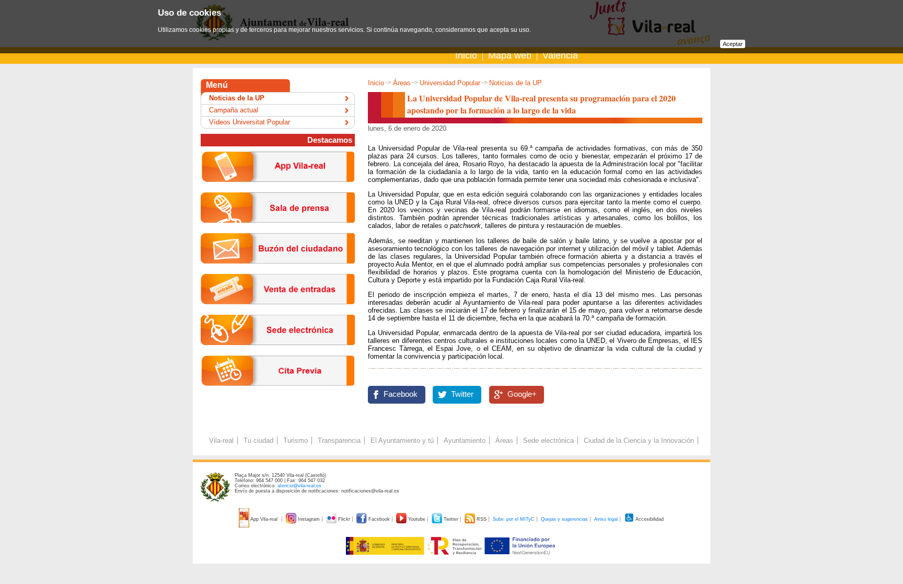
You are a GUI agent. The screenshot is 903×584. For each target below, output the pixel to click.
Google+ (522, 394)
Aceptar (733, 44)
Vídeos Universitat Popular (249, 122)
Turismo (295, 440)
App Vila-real (264, 519)
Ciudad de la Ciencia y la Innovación (639, 440)
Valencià (560, 55)
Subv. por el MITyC (514, 519)
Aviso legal (606, 519)
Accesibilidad (649, 519)
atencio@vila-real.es (299, 485)
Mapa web (509, 55)
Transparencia (339, 440)
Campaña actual (233, 110)
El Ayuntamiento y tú (402, 440)
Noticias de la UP (515, 83)
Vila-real (221, 440)
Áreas (402, 83)
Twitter (462, 394)
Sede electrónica (548, 440)
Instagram (308, 519)
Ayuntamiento (464, 440)
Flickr (344, 519)
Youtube (417, 519)
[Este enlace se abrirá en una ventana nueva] (278, 353)
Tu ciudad (258, 440)
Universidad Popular (450, 83)
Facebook (401, 394)
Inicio (466, 55)
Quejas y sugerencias (564, 519)
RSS (481, 519)
